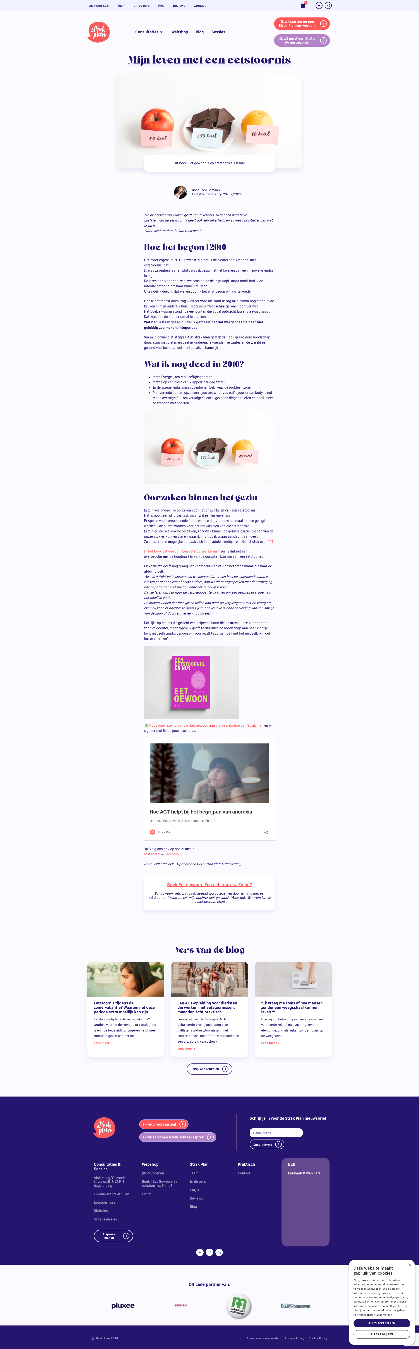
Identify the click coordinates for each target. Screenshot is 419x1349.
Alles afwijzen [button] (382, 1334)
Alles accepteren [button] (381, 1323)
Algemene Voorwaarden (263, 1338)
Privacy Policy (294, 1338)
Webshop (179, 32)
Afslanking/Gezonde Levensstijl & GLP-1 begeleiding (110, 1181)
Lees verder (384, 1314)
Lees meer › (103, 1043)
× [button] (409, 1265)
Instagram (152, 854)
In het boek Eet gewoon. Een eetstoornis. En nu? (181, 551)
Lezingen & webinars (304, 1173)
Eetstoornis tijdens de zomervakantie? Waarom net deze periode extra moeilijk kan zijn (124, 1007)
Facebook (172, 854)
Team (121, 5)
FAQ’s (194, 1190)
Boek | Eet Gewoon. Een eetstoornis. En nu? (160, 1183)
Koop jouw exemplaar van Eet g (173, 725)
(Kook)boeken (153, 1173)
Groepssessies (105, 1219)
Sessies (218, 32)
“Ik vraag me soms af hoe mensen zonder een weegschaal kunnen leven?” (292, 1007)
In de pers (141, 5)
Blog (200, 32)
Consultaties (146, 32)
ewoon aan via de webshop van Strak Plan (230, 725)
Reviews (179, 5)
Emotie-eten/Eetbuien (111, 1194)
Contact (200, 5)
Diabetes (101, 1210)
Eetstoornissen (106, 1202)
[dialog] (382, 1302)
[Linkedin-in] (219, 1252)
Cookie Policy (318, 1338)
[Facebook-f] (319, 5)
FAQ (161, 5)
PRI (270, 541)
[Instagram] (328, 5)
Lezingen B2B (98, 5)
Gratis (146, 1193)
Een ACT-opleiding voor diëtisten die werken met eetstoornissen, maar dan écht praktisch (207, 1007)
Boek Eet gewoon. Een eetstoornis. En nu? (209, 884)
